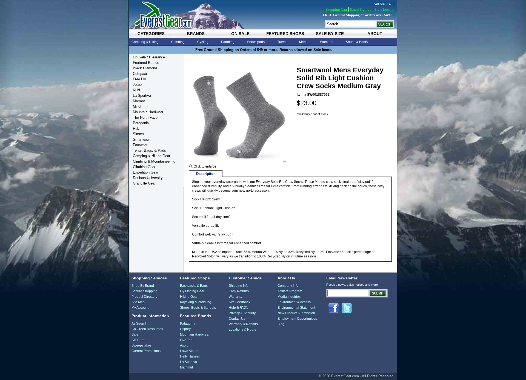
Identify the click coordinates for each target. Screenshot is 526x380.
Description (206, 174)
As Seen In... (141, 323)
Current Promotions (146, 351)
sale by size (330, 33)
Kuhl (136, 90)
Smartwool (141, 139)
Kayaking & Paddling (195, 302)
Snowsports (256, 42)
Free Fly (139, 79)
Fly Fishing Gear (192, 291)
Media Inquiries (289, 297)
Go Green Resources (147, 329)
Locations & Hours (242, 329)
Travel (282, 42)
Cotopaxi (140, 74)
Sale (135, 334)
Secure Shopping (145, 291)
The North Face (145, 117)
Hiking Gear (189, 297)
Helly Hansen (190, 356)
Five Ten (186, 340)
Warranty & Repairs (243, 324)
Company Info (288, 286)
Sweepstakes (141, 345)
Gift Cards (139, 340)
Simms (138, 134)
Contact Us (237, 319)
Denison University (148, 178)
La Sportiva (142, 95)
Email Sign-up (360, 9)
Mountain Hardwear (148, 112)
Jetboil (138, 85)
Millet (137, 106)
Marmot (139, 101)
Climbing (178, 42)
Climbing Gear (144, 167)
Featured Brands (146, 63)
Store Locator (385, 9)
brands (196, 33)
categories (151, 33)
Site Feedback (239, 302)
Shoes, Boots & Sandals (198, 308)
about (374, 33)
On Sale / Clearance (149, 57)
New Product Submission (296, 313)
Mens (303, 42)
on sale (240, 33)
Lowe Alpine (189, 351)
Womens (326, 42)
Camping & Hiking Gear (151, 156)
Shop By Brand (143, 286)
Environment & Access (294, 302)
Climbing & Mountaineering (154, 161)
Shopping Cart (336, 9)
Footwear (140, 145)
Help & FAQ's (238, 308)
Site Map (138, 302)
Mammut (186, 367)
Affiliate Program (290, 291)
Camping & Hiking (145, 42)
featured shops (285, 33)
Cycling (202, 42)
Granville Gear (144, 183)
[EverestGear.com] (263, 14)
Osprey (185, 329)
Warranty (235, 297)
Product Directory (144, 297)
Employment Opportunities (297, 319)
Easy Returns (239, 291)
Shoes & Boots (357, 42)
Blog (281, 324)
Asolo (184, 345)
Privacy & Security (242, 313)
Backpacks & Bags (194, 286)
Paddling (228, 42)
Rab (136, 128)
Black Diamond (145, 68)
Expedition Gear (145, 172)
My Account (140, 308)
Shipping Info (238, 286)
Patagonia (141, 123)
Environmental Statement (296, 308)
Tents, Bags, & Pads (149, 150)
